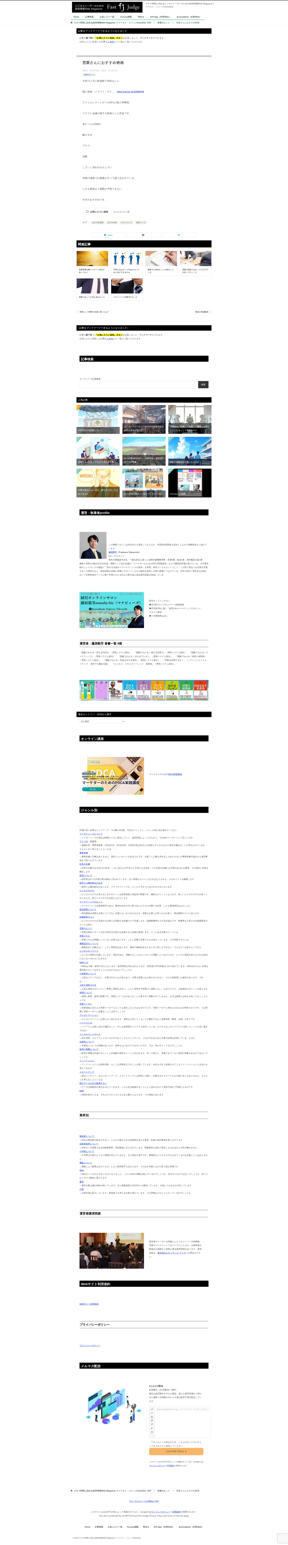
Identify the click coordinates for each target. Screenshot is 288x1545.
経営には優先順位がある (91, 883)
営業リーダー (86, 1004)
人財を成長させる (88, 985)
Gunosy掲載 (126, 17)
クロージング (126, 222)
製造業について (87, 1136)
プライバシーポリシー (90, 1345)
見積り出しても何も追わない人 (92, 297)
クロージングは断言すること (125, 297)
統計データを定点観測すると (93, 1083)
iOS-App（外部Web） (160, 17)
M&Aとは (84, 962)
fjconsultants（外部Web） (189, 17)
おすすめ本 (112, 222)
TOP (112, 22)
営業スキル (85, 936)
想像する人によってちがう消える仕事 (96, 462)
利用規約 (170, 1466)
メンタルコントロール (90, 1034)
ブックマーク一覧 (121, 211)
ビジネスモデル (87, 890)
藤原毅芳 (113, 552)
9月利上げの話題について (90, 430)
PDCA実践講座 (175, 774)
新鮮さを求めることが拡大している (161, 271)
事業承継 (84, 853)
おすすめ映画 (97, 222)
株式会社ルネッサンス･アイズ (172, 1253)
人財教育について (88, 973)
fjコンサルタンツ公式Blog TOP (144, 1501)
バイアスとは (86, 1023)
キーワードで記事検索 (90, 379)
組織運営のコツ (87, 917)
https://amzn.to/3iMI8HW (130, 91)
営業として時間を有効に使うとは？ (94, 312)
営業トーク (141, 222)
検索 (203, 384)
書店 (82, 1181)
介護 (82, 1189)
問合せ (141, 17)
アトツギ (84, 841)
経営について (86, 875)
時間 (82, 1091)
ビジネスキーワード (89, 951)
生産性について (87, 1042)
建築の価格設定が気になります (184, 462)
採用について (86, 992)
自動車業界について (89, 1144)
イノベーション (87, 1060)
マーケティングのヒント (91, 902)
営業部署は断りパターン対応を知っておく (92, 271)
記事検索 (89, 17)
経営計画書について (89, 1049)
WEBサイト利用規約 (89, 1304)
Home (76, 17)
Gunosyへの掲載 (178, 494)
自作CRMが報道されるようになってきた (143, 494)
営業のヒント (89, 75)
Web (82, 1170)
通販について (86, 1163)
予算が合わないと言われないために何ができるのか (126, 271)
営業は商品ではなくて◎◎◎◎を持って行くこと (195, 271)
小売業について (87, 1151)
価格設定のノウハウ (89, 943)
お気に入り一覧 (107, 17)
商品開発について (88, 909)
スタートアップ (87, 1072)
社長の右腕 (85, 864)
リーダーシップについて (91, 834)
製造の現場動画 (201, 312)
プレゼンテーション (89, 1015)
